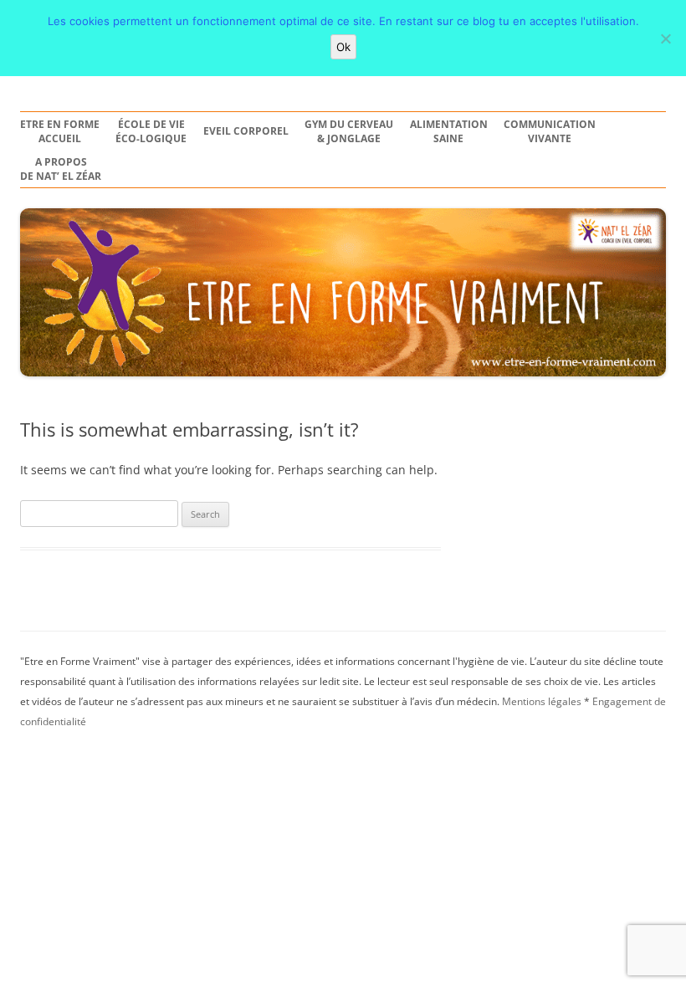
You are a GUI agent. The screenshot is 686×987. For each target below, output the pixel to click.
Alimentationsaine (449, 132)
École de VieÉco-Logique (151, 132)
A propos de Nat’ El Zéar (60, 169)
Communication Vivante (550, 132)
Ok (343, 47)
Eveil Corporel (246, 131)
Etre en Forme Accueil (60, 132)
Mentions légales (541, 701)
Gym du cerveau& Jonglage (349, 132)
